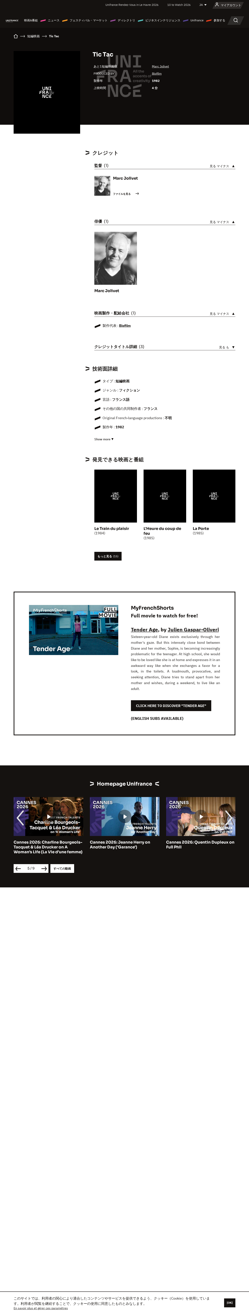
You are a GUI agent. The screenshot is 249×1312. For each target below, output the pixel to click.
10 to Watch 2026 (179, 5)
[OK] (230, 1302)
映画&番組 (31, 20)
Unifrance (196, 20)
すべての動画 (62, 868)
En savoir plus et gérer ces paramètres (41, 1308)
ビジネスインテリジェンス (162, 20)
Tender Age (144, 629)
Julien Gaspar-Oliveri (193, 629)
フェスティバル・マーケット (89, 20)
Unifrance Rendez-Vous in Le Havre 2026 (132, 5)
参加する (219, 20)
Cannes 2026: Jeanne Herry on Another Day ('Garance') (120, 845)
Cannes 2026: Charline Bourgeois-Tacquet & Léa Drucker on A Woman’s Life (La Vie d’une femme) (48, 847)
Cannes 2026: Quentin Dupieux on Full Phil (200, 845)
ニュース (54, 20)
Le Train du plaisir (111, 528)
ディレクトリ (126, 20)
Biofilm (157, 73)
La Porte (201, 528)
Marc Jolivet (160, 66)
